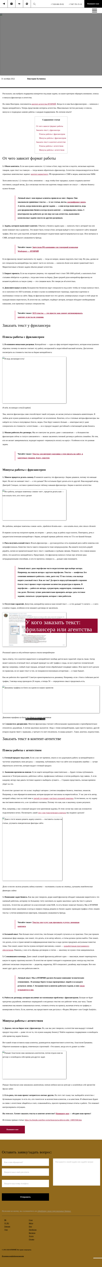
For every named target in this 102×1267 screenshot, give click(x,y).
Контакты (32, 1233)
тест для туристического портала (52, 813)
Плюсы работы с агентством (51, 146)
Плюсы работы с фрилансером (52, 134)
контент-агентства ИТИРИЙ (44, 104)
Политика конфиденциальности (13, 1256)
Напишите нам (93, 4)
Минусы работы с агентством (51, 150)
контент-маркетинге (39, 174)
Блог (30, 1226)
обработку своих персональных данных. (54, 1211)
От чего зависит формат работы (49, 126)
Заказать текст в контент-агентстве (51, 142)
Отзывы (31, 1239)
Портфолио (33, 1230)
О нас (31, 1220)
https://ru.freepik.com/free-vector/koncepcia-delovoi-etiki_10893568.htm (53, 1120)
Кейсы (31, 1223)
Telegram (7, 1226)
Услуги (31, 1236)
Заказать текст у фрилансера (48, 130)
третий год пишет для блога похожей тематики (53, 798)
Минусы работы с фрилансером (52, 138)
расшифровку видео (76, 202)
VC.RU (6, 1223)
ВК (5, 1220)
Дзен (6, 1230)
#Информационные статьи (35, 719)
